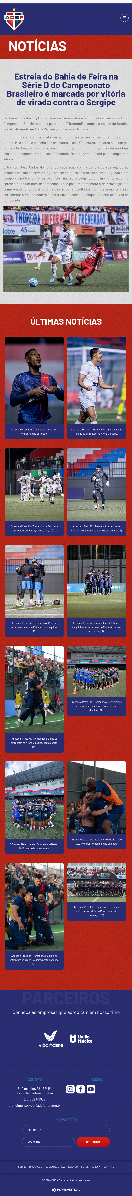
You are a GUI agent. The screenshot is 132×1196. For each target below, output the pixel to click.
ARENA (96, 1167)
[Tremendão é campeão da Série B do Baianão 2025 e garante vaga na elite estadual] (96, 797)
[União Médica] (81, 1048)
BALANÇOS (35, 1167)
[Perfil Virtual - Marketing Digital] (66, 1190)
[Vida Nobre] (50, 1048)
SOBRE (22, 1167)
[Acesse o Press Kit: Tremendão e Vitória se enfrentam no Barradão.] (34, 380)
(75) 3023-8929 (34, 1099)
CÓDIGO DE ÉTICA (55, 1167)
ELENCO (73, 1167)
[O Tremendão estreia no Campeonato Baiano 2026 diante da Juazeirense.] (34, 800)
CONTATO (108, 1167)
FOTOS (85, 1167)
